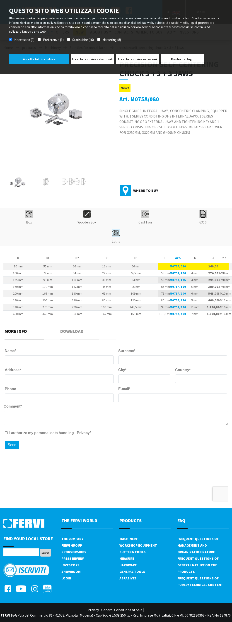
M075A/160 (178, 287)
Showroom (71, 571)
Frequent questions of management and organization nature (198, 545)
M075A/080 (178, 266)
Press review (72, 558)
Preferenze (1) (53, 40)
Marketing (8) (111, 40)
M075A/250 (178, 300)
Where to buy (145, 190)
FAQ (181, 520)
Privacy (93, 610)
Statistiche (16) (83, 40)
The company (72, 539)
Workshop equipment (138, 545)
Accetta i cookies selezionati (92, 59)
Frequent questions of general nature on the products (198, 565)
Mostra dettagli (182, 59)
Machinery (128, 539)
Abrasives (128, 578)
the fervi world (79, 520)
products (130, 520)
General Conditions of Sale (122, 610)
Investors (70, 565)
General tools (132, 571)
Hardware (128, 565)
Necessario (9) (24, 40)
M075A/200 (178, 293)
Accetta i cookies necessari (137, 59)
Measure (126, 558)
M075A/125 (178, 280)
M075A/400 (178, 314)
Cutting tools (132, 552)
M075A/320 (178, 307)
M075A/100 (178, 273)
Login (66, 578)
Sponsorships (73, 552)
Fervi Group (71, 545)
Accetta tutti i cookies (39, 59)
